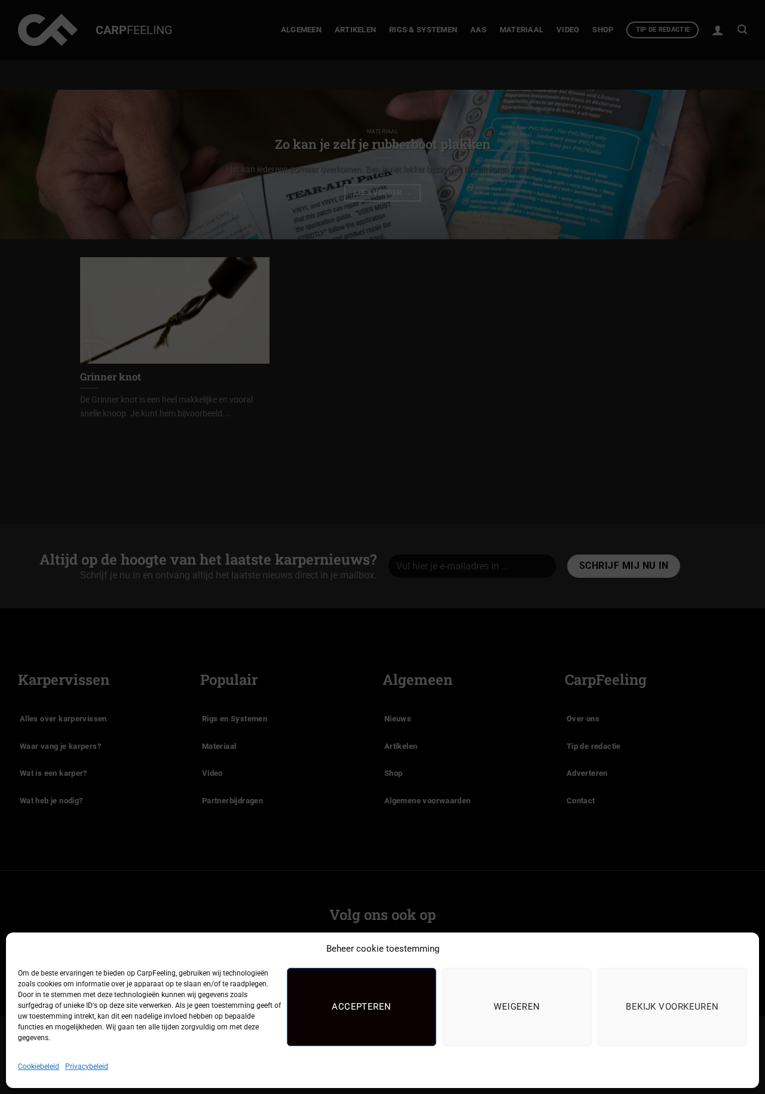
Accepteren (361, 1006)
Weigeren (517, 1006)
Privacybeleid (86, 1066)
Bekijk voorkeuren (672, 1006)
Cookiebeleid (38, 1066)
